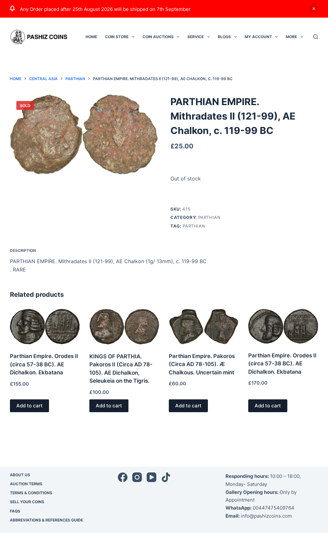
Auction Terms (26, 483)
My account (258, 36)
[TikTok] (166, 477)
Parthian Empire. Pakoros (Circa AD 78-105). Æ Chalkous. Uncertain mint (202, 364)
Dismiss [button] (313, 8)
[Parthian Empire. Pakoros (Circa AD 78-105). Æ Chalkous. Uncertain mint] (204, 326)
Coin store (116, 36)
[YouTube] (151, 477)
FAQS (15, 511)
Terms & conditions (31, 492)
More (291, 36)
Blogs (224, 36)
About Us (20, 474)
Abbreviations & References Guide (46, 520)
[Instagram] (137, 477)
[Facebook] (122, 477)
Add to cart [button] (29, 406)
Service (195, 36)
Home (91, 36)
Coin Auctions (158, 36)
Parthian (209, 217)
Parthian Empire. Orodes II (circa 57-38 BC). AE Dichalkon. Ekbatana (44, 364)
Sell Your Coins (27, 501)
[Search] (315, 36)
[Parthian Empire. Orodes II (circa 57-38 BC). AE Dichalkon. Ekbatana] (45, 326)
